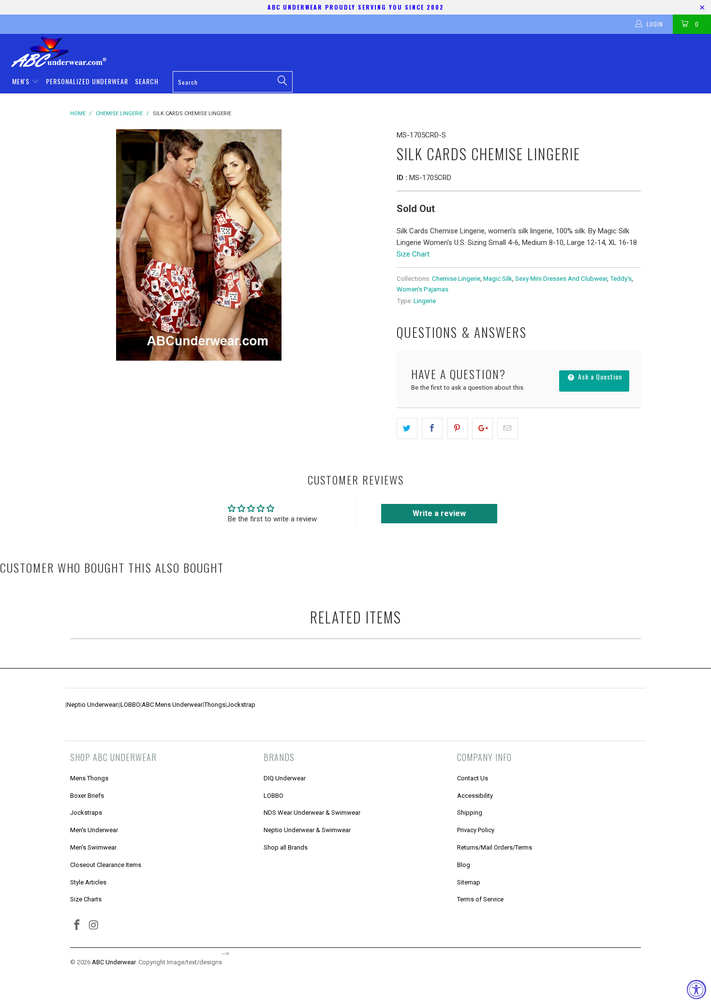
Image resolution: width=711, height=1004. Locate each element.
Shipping (469, 812)
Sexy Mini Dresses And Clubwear (561, 278)
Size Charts (86, 899)
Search (147, 81)
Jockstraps (86, 812)
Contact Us (472, 778)
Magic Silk (497, 278)
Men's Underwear (94, 830)
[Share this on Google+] (482, 428)
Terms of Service (480, 899)
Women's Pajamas (422, 289)
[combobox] (232, 81)
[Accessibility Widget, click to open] (696, 989)
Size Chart (413, 254)
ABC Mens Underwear (172, 704)
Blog (463, 864)
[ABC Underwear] (360, 52)
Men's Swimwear (93, 847)
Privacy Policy (475, 830)
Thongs (214, 704)
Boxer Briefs (87, 795)
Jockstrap (241, 704)
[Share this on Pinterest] (457, 428)
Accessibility (475, 795)
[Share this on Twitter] (407, 428)
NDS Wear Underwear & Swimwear (312, 812)
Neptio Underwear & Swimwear (307, 830)
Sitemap (468, 882)
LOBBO (130, 704)
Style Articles (88, 882)
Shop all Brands (286, 847)
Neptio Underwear (92, 704)
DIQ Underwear (285, 778)
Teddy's (621, 278)
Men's (21, 81)
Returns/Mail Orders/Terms (494, 847)
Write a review (439, 513)
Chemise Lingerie (456, 278)
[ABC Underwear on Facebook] (77, 925)
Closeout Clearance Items (105, 864)
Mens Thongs (89, 778)
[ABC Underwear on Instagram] (94, 925)
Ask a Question (599, 376)
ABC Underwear (113, 962)
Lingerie (425, 300)
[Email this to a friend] (507, 428)
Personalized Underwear (87, 81)
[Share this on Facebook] (432, 428)
